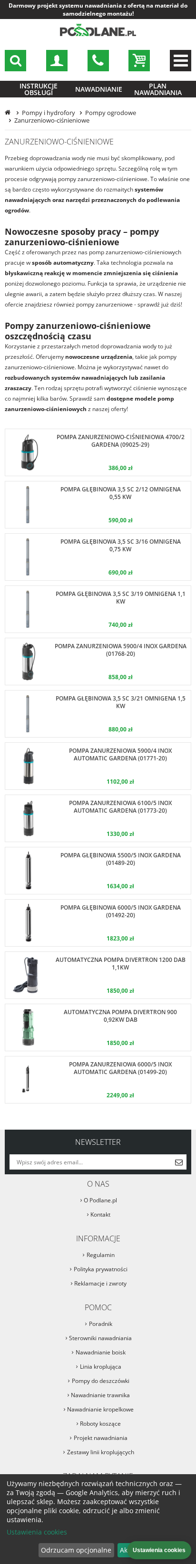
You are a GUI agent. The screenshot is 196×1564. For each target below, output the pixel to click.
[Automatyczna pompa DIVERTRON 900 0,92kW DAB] (98, 1027)
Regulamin (101, 1255)
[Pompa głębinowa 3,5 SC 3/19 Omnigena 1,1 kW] (98, 609)
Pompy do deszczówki (100, 1381)
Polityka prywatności (100, 1269)
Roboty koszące (100, 1424)
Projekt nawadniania (100, 1438)
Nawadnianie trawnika (100, 1395)
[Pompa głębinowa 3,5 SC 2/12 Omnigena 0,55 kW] (98, 504)
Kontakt (100, 1214)
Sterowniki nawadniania (100, 1338)
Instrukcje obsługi (39, 89)
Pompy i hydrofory (48, 112)
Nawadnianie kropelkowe (100, 1409)
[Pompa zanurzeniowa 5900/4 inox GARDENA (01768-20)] (98, 661)
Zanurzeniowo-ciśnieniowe (51, 120)
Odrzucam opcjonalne (76, 1549)
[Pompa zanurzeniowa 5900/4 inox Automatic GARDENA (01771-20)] (98, 766)
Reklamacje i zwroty (100, 1283)
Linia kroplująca (100, 1367)
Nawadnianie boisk (101, 1352)
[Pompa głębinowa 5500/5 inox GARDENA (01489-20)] (98, 870)
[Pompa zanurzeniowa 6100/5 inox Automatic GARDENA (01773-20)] (98, 818)
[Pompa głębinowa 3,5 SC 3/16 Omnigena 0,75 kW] (98, 557)
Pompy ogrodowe (110, 112)
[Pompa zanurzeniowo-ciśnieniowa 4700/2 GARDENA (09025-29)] (98, 452)
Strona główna (8, 112)
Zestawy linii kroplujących (100, 1452)
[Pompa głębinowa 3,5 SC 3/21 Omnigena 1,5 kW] (98, 714)
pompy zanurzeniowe (104, 304)
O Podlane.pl (100, 1200)
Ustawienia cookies (37, 1531)
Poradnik (100, 1324)
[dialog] (98, 1519)
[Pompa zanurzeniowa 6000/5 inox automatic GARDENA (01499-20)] (98, 1079)
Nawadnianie (98, 89)
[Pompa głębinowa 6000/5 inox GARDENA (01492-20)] (98, 923)
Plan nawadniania (158, 89)
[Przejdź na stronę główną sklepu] (98, 34)
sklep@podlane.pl (98, 60)
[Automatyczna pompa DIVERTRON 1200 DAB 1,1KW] (98, 975)
